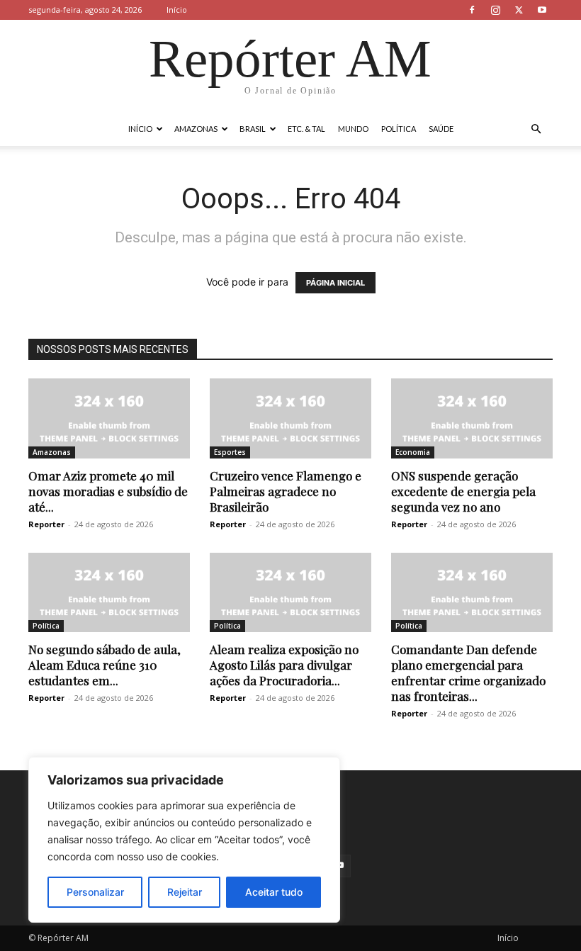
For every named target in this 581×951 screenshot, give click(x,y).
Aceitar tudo (274, 892)
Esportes (230, 452)
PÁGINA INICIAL (335, 283)
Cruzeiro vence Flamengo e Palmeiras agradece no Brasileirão (285, 491)
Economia (412, 452)
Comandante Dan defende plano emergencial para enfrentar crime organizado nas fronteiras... (468, 672)
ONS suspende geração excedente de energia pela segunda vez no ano (463, 491)
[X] (518, 10)
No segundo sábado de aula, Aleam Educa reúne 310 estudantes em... (104, 664)
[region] (184, 840)
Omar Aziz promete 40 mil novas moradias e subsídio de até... (108, 491)
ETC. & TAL (306, 128)
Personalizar (95, 892)
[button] (536, 129)
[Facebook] (472, 10)
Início (177, 9)
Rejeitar (184, 892)
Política (398, 128)
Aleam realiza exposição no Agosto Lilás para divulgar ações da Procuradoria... (284, 664)
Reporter (46, 524)
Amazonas (196, 128)
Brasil (252, 128)
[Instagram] (495, 10)
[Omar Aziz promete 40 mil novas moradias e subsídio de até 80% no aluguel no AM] (109, 418)
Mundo (353, 128)
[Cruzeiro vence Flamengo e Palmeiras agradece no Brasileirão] (290, 418)
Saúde (441, 128)
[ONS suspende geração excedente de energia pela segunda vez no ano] (472, 418)
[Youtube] (542, 10)
